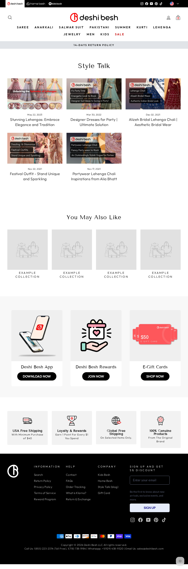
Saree (23, 27)
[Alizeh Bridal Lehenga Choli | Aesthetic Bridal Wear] (153, 93)
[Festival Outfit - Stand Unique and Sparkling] (34, 148)
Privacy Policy (43, 487)
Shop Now (155, 376)
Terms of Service (45, 493)
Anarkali (44, 27)
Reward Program (45, 499)
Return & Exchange (78, 499)
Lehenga (162, 27)
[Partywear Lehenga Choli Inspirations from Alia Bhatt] (94, 148)
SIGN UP (150, 508)
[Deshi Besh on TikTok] (164, 520)
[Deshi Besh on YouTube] (148, 520)
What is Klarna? (76, 493)
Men (91, 34)
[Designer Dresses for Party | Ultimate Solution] (94, 93)
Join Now (96, 376)
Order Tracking (75, 487)
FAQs (69, 481)
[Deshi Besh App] (36, 335)
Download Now (37, 376)
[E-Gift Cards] (155, 335)
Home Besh (105, 481)
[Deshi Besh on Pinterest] (156, 520)
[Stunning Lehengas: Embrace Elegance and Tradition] (34, 93)
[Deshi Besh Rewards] (96, 335)
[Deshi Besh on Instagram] (132, 520)
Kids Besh (104, 474)
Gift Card (104, 493)
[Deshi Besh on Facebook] (140, 520)
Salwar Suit (71, 27)
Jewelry (72, 34)
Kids (104, 34)
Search (38, 474)
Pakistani (100, 27)
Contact (71, 474)
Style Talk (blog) (108, 487)
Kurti (142, 27)
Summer (123, 27)
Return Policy (42, 481)
